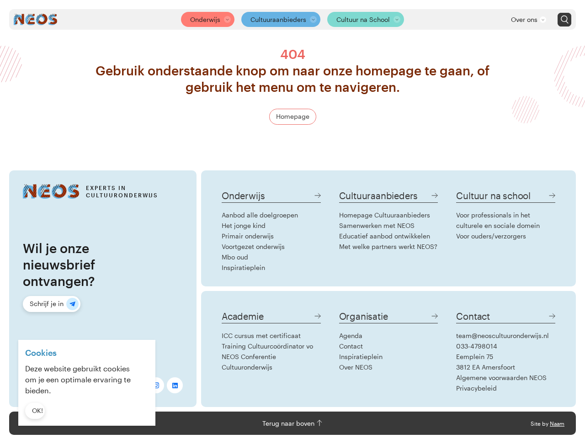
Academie (242, 316)
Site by (547, 423)
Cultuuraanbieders (278, 19)
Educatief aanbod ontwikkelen (384, 236)
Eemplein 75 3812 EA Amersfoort (485, 362)
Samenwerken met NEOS (377, 225)
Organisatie (363, 316)
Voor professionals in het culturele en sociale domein (498, 220)
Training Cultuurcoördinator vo (267, 346)
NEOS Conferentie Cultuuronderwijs (249, 362)
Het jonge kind (244, 225)
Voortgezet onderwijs (253, 246)
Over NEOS (355, 367)
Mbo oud (235, 257)
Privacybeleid (476, 388)
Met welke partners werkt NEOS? (388, 246)
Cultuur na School (363, 19)
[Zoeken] (564, 19)
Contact (351, 346)
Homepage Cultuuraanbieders (384, 215)
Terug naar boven (289, 423)
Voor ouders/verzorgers (491, 236)
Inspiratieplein (243, 267)
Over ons (524, 19)
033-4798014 (476, 346)
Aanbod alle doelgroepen (260, 215)
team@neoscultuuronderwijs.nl (502, 335)
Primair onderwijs (248, 236)
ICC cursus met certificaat (261, 335)
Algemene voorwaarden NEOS (501, 377)
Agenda (350, 335)
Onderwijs (205, 19)
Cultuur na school (493, 195)
